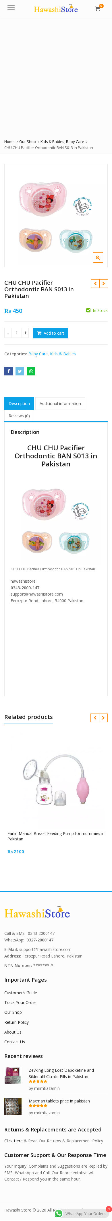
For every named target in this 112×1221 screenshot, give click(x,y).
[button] (103, 262)
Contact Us (14, 1041)
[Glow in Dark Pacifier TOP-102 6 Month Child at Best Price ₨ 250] (103, 283)
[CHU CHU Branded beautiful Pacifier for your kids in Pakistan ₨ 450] (95, 283)
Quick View (58, 833)
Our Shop (13, 1012)
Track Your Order (20, 1002)
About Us (13, 1032)
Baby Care (38, 353)
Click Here (13, 1141)
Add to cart (54, 333)
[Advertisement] (56, 77)
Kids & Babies (63, 353)
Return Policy (16, 1022)
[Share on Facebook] (8, 371)
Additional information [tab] (60, 403)
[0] (97, 8)
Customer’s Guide (20, 992)
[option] (56, 215)
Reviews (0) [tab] (19, 415)
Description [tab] (19, 403)
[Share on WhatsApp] (31, 371)
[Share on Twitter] (20, 371)
